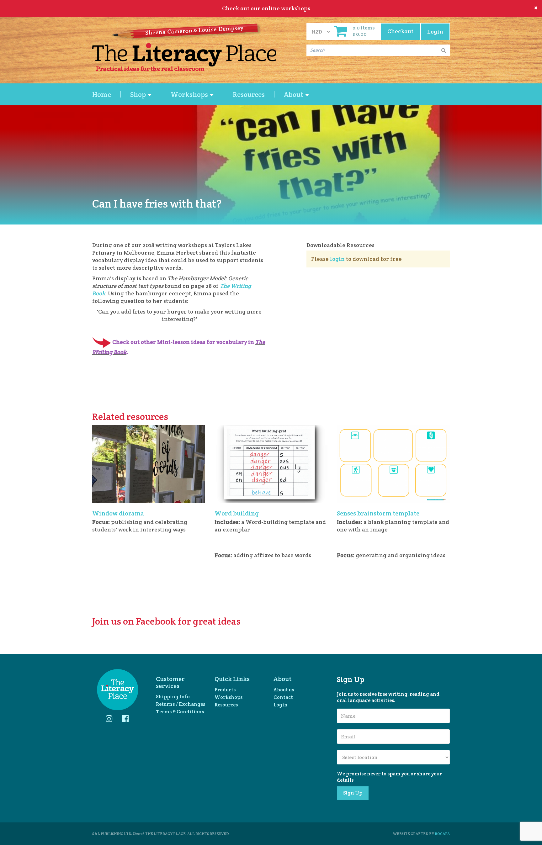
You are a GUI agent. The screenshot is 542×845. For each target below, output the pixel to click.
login (337, 258)
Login (281, 704)
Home (101, 94)
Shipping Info (173, 696)
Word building (237, 513)
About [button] (294, 94)
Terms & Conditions (180, 711)
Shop (138, 94)
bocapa (442, 833)
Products (225, 689)
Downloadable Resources (340, 245)
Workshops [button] (190, 94)
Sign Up (352, 793)
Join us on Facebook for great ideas (166, 621)
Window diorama (118, 513)
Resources (249, 94)
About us (284, 689)
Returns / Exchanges (180, 704)
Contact (283, 697)
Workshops (228, 697)
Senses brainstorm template (378, 513)
